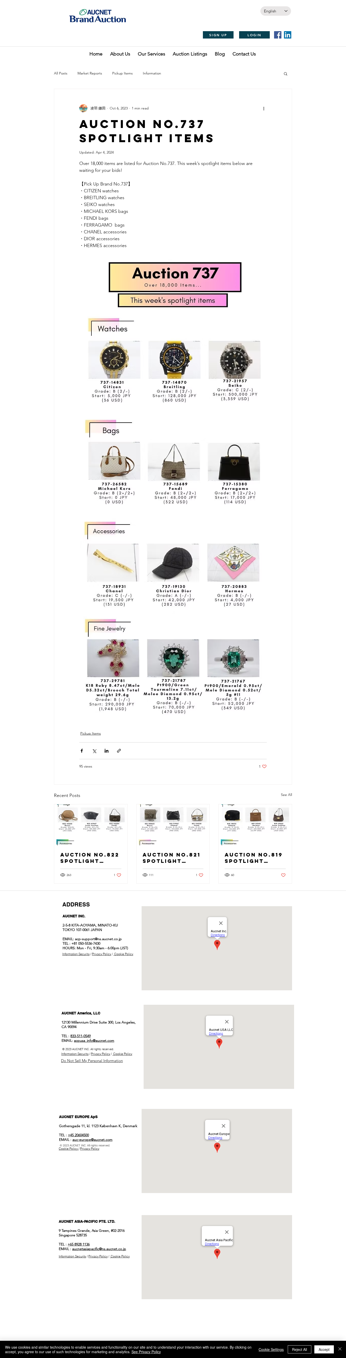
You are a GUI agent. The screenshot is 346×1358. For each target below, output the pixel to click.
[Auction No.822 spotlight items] (90, 824)
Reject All (299, 1349)
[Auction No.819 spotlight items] (255, 824)
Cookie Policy (123, 954)
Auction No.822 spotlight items (89, 857)
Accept (324, 1349)
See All (286, 794)
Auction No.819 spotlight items (254, 857)
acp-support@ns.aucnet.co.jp (98, 939)
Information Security (76, 954)
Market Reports (90, 73)
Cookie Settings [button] (271, 1349)
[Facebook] (277, 35)
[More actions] (264, 108)
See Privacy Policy (146, 1351)
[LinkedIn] (287, 35)
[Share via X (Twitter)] (94, 750)
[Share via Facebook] (81, 750)
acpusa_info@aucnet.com (94, 1040)
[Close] (340, 1349)
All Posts (60, 73)
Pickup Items (122, 73)
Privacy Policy (101, 954)
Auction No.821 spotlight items (172, 857)
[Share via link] (119, 750)
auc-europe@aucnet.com (92, 1139)
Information (152, 73)
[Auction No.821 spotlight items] (173, 824)
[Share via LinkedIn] (106, 750)
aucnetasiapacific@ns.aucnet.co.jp (99, 1249)
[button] (285, 73)
